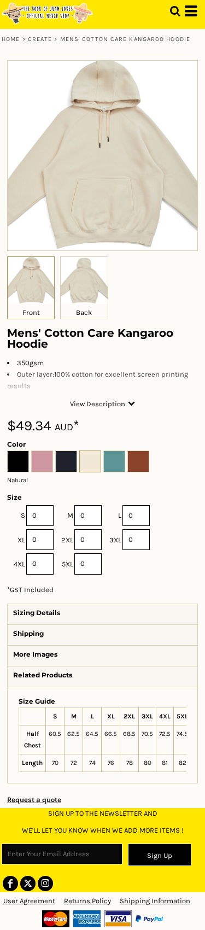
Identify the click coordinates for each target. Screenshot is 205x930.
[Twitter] (28, 883)
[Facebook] (10, 883)
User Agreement (29, 901)
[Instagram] (45, 883)
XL (21, 540)
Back (84, 312)
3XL (115, 540)
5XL (67, 564)
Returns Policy (87, 901)
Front (31, 312)
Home (11, 39)
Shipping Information (155, 901)
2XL (67, 540)
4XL (19, 564)
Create (40, 39)
